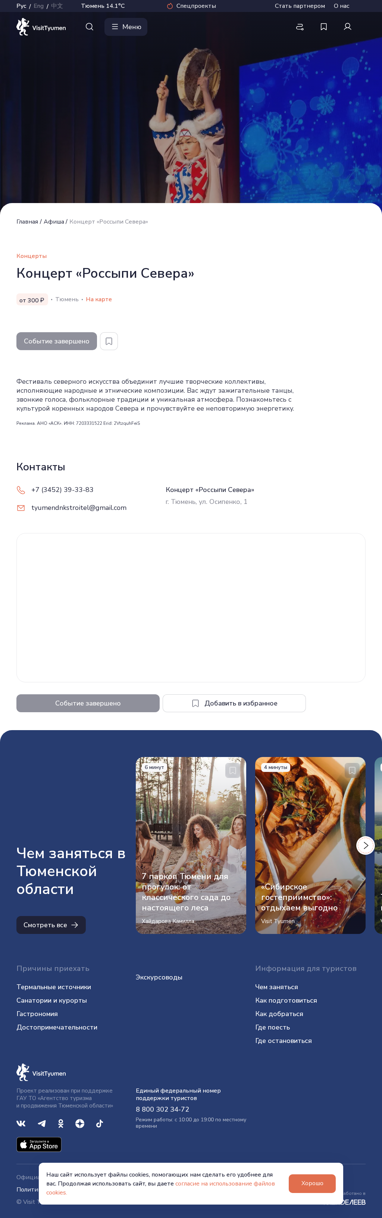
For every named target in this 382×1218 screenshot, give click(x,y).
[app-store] (39, 1144)
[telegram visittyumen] (41, 1122)
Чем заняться (276, 986)
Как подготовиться (286, 1000)
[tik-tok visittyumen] (99, 1122)
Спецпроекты (196, 6)
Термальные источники (53, 986)
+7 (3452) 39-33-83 (62, 489)
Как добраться (279, 1013)
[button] (365, 845)
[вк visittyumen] (20, 1122)
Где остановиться (283, 1040)
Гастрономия (37, 1013)
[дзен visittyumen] (79, 1122)
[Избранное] (324, 27)
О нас (341, 6)
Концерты (31, 256)
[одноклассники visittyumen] (60, 1122)
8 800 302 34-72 (162, 1109)
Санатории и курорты (51, 1000)
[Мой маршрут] (300, 27)
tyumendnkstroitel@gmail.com (78, 507)
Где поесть (272, 1027)
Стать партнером (300, 6)
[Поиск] (89, 27)
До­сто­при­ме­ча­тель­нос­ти (56, 1027)
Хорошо (312, 1183)
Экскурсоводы (159, 977)
